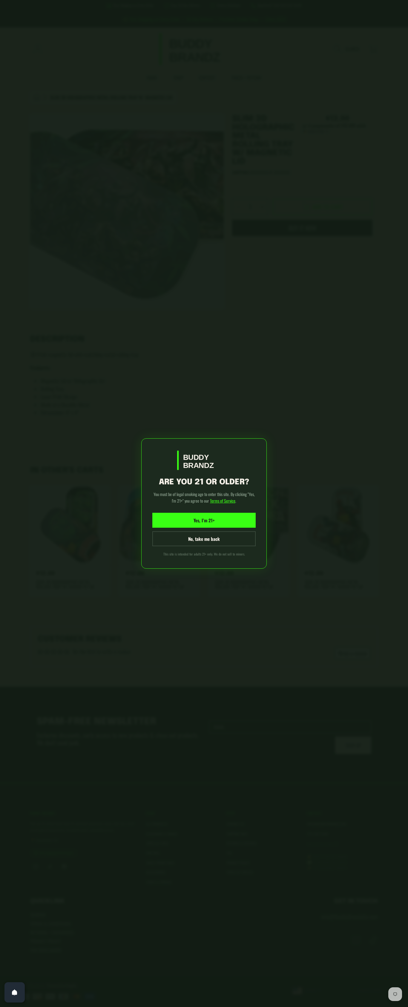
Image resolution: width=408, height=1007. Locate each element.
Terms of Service (222, 501)
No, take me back (204, 538)
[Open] (14, 992)
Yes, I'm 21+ (204, 520)
